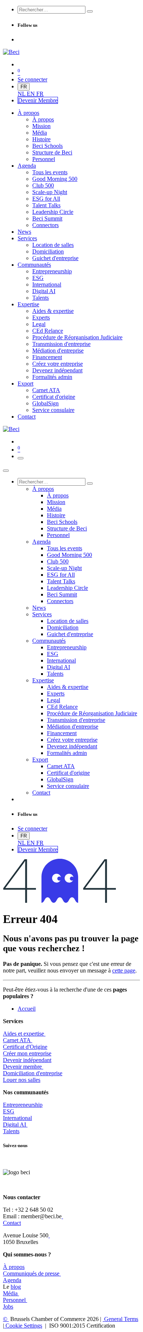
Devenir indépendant (27, 1060)
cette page (123, 970)
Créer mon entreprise (27, 1053)
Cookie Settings (23, 1325)
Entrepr (23, 1105)
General (120, 1319)
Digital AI (14, 1124)
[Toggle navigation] (20, 458)
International (17, 1118)
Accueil (27, 1009)
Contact (12, 1223)
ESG (8, 1111)
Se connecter (32, 79)
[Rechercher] (90, 11)
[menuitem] (22, 94)
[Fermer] (6, 471)
